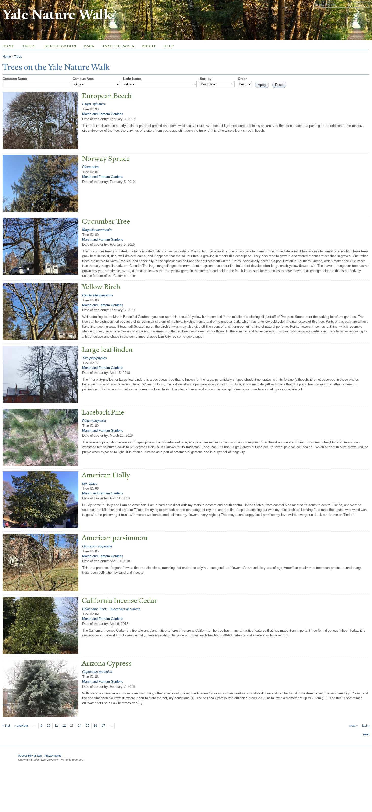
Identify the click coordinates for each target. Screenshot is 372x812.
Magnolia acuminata (97, 230)
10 (48, 725)
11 (56, 725)
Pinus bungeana (94, 421)
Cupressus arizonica (97, 672)
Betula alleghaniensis (97, 295)
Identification (59, 46)
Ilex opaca (89, 483)
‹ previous (22, 725)
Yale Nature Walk (57, 15)
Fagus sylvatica (94, 104)
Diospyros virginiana (97, 546)
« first (6, 725)
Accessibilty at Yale (30, 755)
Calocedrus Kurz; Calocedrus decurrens (111, 609)
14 (79, 725)
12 (64, 725)
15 (87, 725)
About (149, 46)
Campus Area (83, 79)
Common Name (15, 79)
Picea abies (90, 167)
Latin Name (132, 79)
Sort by (205, 79)
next (366, 734)
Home (7, 56)
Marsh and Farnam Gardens (102, 114)
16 (95, 725)
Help (168, 46)
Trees (29, 46)
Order (242, 79)
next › (353, 725)
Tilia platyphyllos (94, 358)
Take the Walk (118, 46)
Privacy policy (52, 755)
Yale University (17, 4)
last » (365, 725)
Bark (89, 46)
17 (103, 725)
